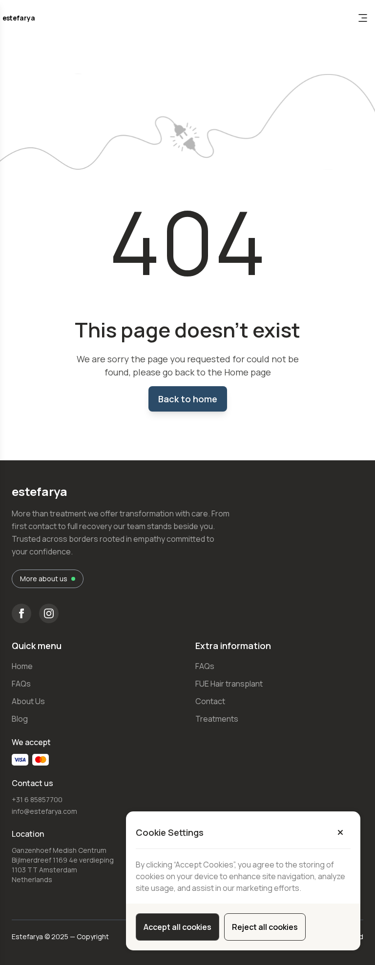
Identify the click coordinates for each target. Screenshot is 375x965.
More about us (43, 578)
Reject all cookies (265, 927)
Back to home (187, 399)
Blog (20, 718)
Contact (210, 701)
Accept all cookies (177, 927)
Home (22, 666)
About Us (28, 701)
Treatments (216, 718)
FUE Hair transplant (229, 683)
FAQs (21, 683)
